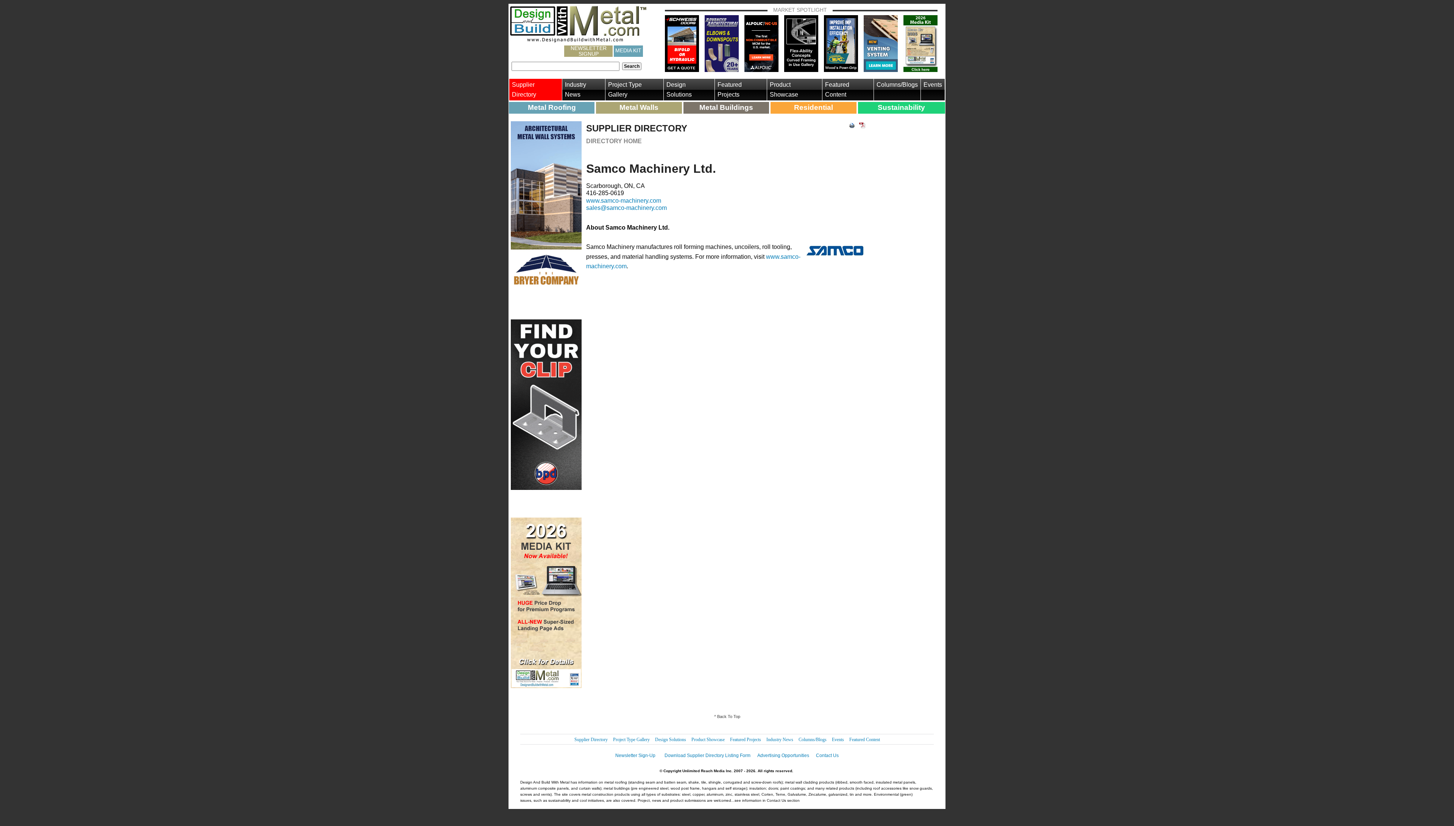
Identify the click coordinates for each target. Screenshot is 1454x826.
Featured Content (837, 89)
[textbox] (565, 66)
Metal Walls (638, 107)
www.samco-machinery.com (623, 200)
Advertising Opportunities (783, 755)
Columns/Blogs (897, 84)
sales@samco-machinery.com (626, 208)
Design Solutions (679, 89)
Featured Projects (730, 89)
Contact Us (827, 755)
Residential (813, 107)
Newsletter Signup (589, 51)
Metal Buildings (726, 107)
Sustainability (901, 107)
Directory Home (614, 141)
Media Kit (628, 50)
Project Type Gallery (625, 89)
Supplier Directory (524, 89)
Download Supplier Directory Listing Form (707, 755)
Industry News (575, 89)
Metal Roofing (552, 107)
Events (933, 84)
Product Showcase (784, 89)
